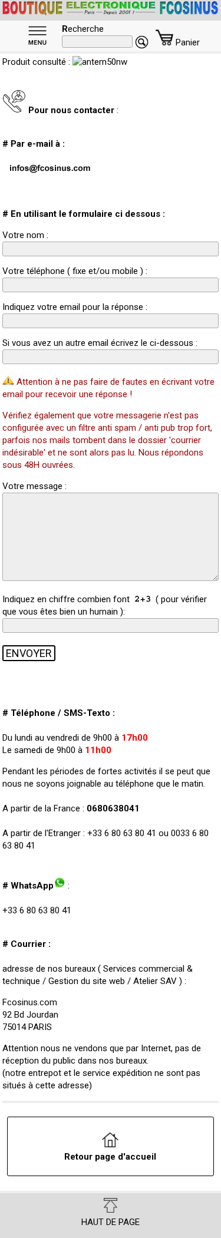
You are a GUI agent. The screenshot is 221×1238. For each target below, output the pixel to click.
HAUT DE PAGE (110, 1222)
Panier (186, 42)
